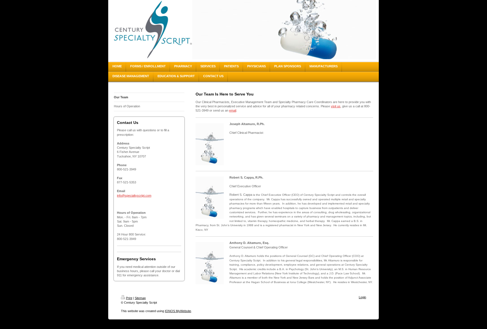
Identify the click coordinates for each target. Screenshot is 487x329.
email (232, 110)
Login (362, 297)
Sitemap (140, 298)
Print (129, 298)
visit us (335, 106)
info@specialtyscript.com (134, 195)
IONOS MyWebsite (178, 311)
